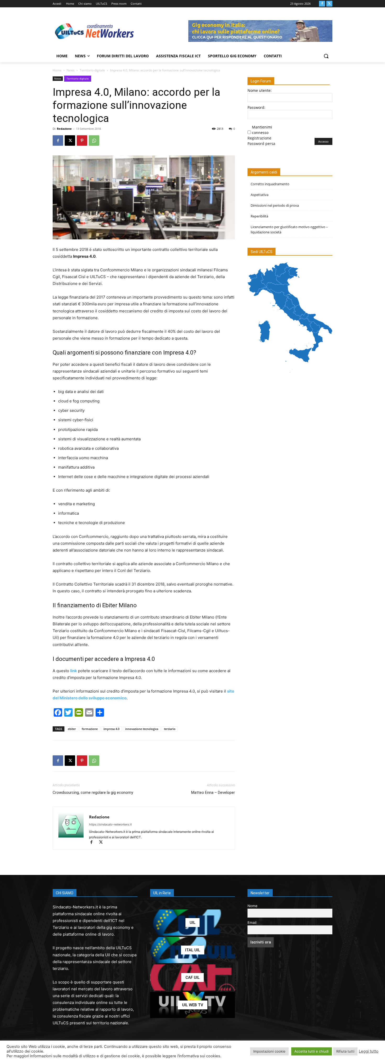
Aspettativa (259, 194)
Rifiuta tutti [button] (345, 1051)
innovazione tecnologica (141, 729)
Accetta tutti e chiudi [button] (311, 1051)
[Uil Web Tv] (192, 1005)
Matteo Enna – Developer (213, 792)
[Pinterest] (82, 140)
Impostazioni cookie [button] (269, 1051)
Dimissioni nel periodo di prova (275, 205)
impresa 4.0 (111, 729)
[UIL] (192, 922)
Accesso (323, 141)
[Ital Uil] (192, 950)
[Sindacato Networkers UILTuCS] (94, 31)
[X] (329, 4)
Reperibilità (259, 216)
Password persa (261, 143)
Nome (252, 906)
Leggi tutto (368, 1051)
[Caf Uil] (192, 977)
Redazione (64, 129)
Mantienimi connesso (262, 130)
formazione (90, 729)
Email (252, 922)
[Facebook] (322, 4)
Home (57, 70)
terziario (169, 729)
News (71, 70)
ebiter (72, 729)
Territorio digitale (92, 70)
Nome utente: (260, 90)
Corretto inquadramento (270, 184)
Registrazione (259, 138)
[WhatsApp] (94, 140)
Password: (256, 107)
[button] (326, 56)
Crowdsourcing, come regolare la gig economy (93, 792)
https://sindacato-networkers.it (110, 824)
